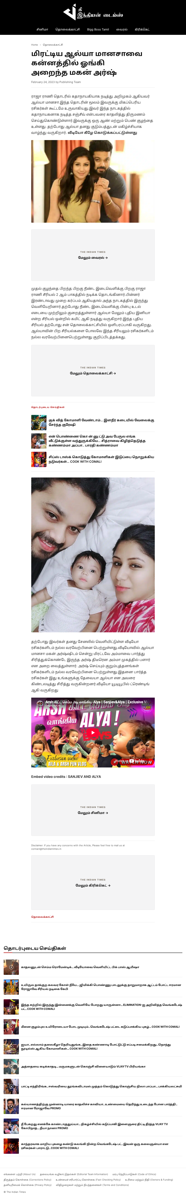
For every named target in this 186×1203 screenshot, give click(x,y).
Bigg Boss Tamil (98, 29)
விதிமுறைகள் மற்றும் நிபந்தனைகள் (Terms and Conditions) (92, 1184)
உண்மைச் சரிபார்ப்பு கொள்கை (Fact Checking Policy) (88, 1179)
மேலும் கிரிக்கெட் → (93, 885)
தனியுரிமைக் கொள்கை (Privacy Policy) (28, 1184)
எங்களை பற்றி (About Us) (20, 1174)
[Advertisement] (93, 255)
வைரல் (122, 29)
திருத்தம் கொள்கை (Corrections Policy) (27, 1179)
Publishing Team (70, 82)
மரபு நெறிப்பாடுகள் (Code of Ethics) (134, 1174)
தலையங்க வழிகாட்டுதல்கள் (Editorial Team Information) (74, 1174)
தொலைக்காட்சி (67, 29)
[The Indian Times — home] (93, 12)
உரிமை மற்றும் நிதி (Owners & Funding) (149, 1179)
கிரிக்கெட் (142, 29)
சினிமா (42, 29)
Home (34, 44)
